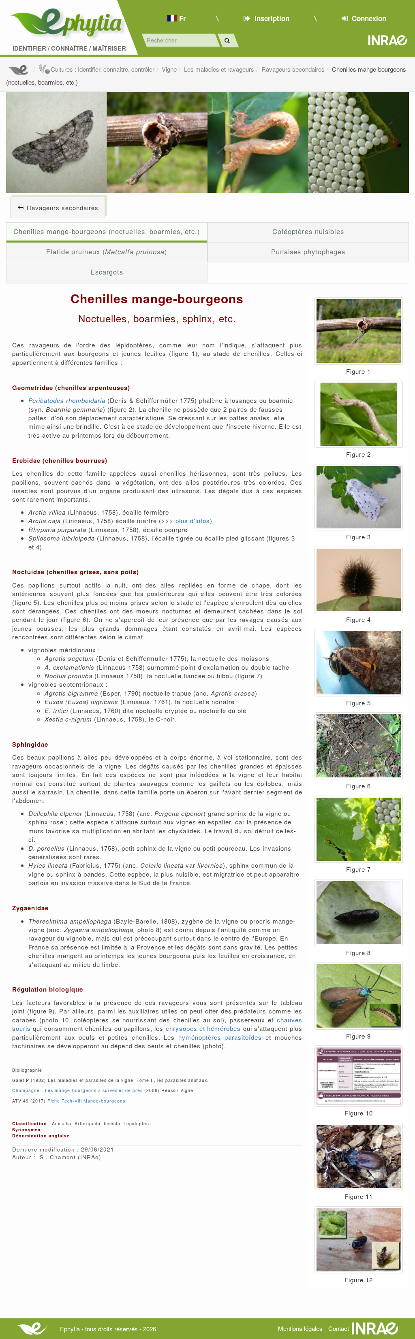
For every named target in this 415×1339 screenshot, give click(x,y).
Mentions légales (300, 1328)
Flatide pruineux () (106, 251)
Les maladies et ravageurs (219, 69)
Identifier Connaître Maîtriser (69, 48)
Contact (338, 1328)
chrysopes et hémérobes (203, 1028)
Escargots (106, 272)
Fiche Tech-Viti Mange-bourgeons (86, 1101)
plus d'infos (192, 520)
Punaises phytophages (308, 251)
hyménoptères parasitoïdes (220, 1037)
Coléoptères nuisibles (308, 231)
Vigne (169, 69)
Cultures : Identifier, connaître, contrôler (102, 69)
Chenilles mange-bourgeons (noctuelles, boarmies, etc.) (106, 231)
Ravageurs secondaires (293, 69)
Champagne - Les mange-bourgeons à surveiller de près (77, 1090)
